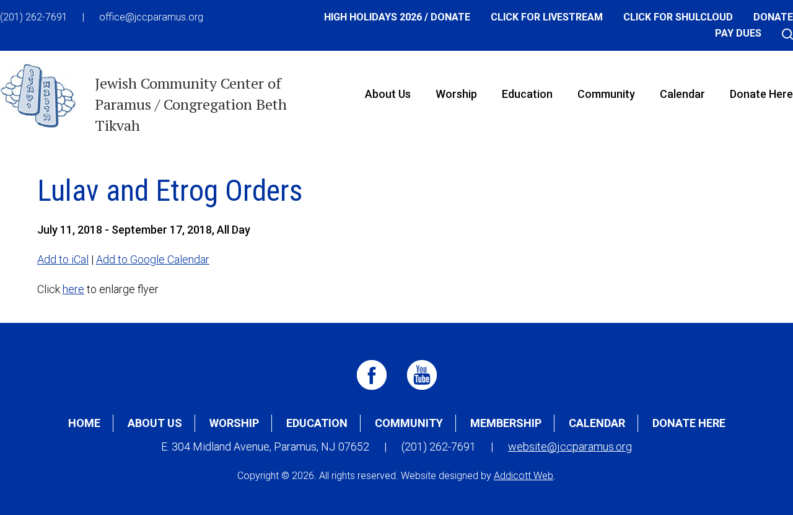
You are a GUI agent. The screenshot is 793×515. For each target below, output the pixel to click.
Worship (456, 93)
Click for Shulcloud (678, 17)
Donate (773, 17)
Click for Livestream (547, 17)
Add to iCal (63, 259)
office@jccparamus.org (151, 17)
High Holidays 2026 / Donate (397, 17)
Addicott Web (523, 476)
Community (606, 93)
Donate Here (688, 422)
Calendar (682, 93)
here (73, 289)
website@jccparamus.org (570, 446)
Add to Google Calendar (152, 259)
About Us (388, 93)
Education (527, 93)
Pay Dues (738, 33)
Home (84, 422)
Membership (505, 422)
